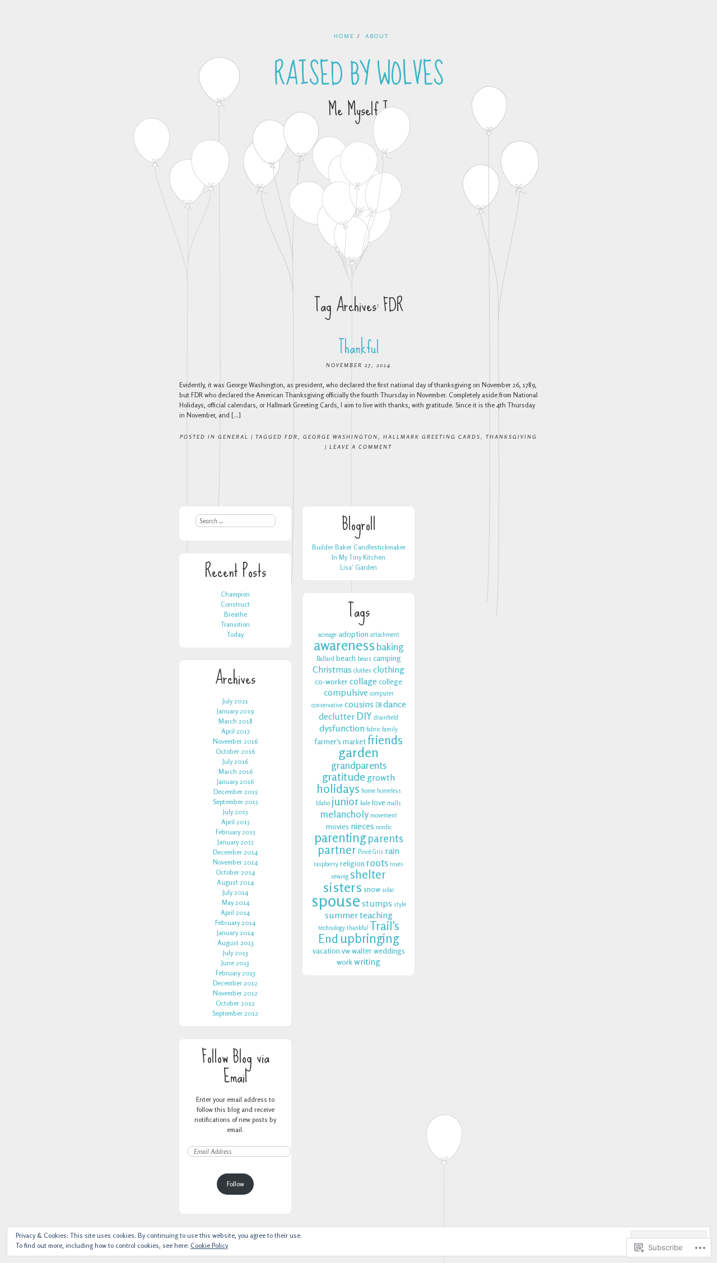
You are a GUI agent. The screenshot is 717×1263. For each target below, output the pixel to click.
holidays (338, 788)
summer (341, 915)
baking (390, 646)
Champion (235, 594)
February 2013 (235, 973)
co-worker (331, 681)
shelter (368, 874)
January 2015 (235, 842)
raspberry (326, 864)
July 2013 (235, 953)
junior (345, 801)
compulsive (346, 692)
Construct (235, 604)
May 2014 (235, 902)
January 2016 (235, 781)
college (390, 681)
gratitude (343, 776)
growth (381, 777)
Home (344, 35)
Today (235, 634)
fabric (373, 729)
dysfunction (342, 728)
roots (377, 862)
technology (331, 928)
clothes (362, 670)
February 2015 (235, 832)
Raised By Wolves (359, 74)
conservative (327, 705)
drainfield (386, 717)
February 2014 (235, 922)
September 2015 (235, 801)
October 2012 (235, 1003)
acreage (327, 634)
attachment (384, 634)
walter (362, 950)
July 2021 (235, 701)
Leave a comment (360, 446)
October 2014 (235, 872)
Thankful (358, 347)
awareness (344, 645)
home (368, 791)
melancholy (344, 813)
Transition (235, 624)
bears (364, 659)
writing (367, 961)
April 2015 (235, 822)
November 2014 (235, 862)
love (378, 802)
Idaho (323, 803)
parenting (340, 837)
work (344, 961)
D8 (378, 705)
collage (363, 681)
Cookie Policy (209, 1245)
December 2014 (235, 852)
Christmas (332, 669)
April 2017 (235, 731)
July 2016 (235, 761)
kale (365, 803)
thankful (357, 928)
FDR (291, 436)
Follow (235, 1184)
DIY (364, 716)
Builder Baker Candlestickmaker (359, 547)
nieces (362, 826)
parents (385, 838)
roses (396, 864)
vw (346, 950)
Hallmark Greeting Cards (432, 436)
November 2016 (235, 741)
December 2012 (235, 983)
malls (394, 803)
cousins (359, 704)
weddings (389, 950)
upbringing (369, 938)
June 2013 (235, 963)
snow (372, 889)
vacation (326, 950)
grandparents (359, 765)
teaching (376, 915)
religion (352, 863)
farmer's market (340, 741)
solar (388, 890)
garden (358, 752)
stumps (377, 903)
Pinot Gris (370, 852)
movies (337, 826)
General (233, 436)
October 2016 (235, 751)
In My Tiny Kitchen (358, 557)
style (400, 904)
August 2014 (235, 882)
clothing (388, 669)
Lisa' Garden (358, 567)
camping (387, 658)
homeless (389, 791)
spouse (335, 900)
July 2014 (235, 892)
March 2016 (235, 771)
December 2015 (235, 791)
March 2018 (235, 721)
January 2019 (235, 711)
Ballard (325, 659)
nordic (384, 827)
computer (382, 693)
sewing (339, 876)
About (377, 35)
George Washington (340, 436)
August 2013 (235, 942)
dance (394, 704)
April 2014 (235, 912)
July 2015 (235, 811)
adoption (353, 633)
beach (346, 658)
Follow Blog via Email (235, 1066)
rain (392, 850)
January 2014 (235, 932)
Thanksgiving (511, 436)
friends (385, 740)
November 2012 (235, 993)
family (390, 729)
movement (383, 815)
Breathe (235, 614)
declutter (337, 716)
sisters (342, 887)
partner (337, 850)
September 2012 (235, 1013)
